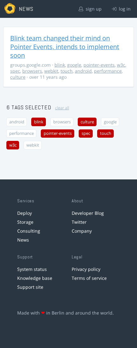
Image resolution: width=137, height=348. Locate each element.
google (74, 65)
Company (82, 231)
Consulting (28, 231)
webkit (51, 71)
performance (108, 71)
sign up (93, 9)
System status (32, 269)
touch (67, 71)
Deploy (24, 213)
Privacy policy (86, 269)
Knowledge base (34, 278)
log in (124, 9)
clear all (62, 108)
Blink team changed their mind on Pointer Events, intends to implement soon (64, 47)
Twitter (79, 222)
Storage (25, 222)
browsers (32, 71)
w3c (121, 65)
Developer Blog (88, 213)
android (83, 71)
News (23, 240)
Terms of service (89, 278)
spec (15, 71)
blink (59, 65)
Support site (30, 287)
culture (17, 77)
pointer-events (99, 65)
